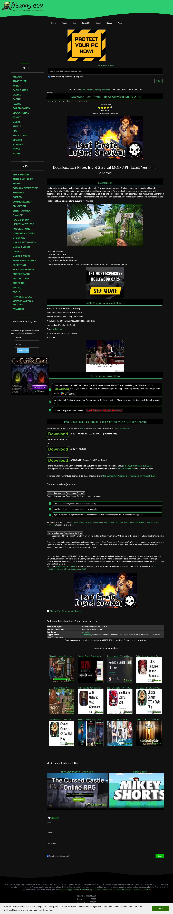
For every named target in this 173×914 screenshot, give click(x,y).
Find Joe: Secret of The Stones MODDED (90, 719)
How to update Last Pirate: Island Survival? (65, 533)
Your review (51, 843)
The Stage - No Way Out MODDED (148, 688)
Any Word (79, 76)
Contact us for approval (122, 889)
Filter (158, 81)
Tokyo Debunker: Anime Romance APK (148, 656)
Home (53, 23)
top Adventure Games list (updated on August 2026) (130, 475)
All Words (68, 76)
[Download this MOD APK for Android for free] (58, 433)
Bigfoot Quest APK (61, 688)
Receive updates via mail (59, 856)
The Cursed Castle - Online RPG (77, 771)
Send (160, 856)
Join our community (126, 468)
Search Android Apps (105, 66)
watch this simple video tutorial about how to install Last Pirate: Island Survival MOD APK (109, 522)
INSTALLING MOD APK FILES (137, 465)
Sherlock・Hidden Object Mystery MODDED (61, 656)
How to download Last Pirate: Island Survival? (66, 493)
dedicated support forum (69, 889)
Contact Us (86, 23)
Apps (120, 23)
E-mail (49, 833)
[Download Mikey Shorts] (140, 790)
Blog (74, 23)
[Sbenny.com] (22, 5)
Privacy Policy (85, 889)
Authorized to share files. (102, 889)
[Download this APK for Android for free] (58, 460)
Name (49, 822)
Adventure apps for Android (66, 566)
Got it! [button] (160, 909)
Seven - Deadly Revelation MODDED (90, 656)
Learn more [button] (48, 910)
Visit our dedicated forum (121, 428)
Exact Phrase (56, 76)
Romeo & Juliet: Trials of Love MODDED (119, 656)
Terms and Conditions (142, 889)
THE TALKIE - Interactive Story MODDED (148, 719)
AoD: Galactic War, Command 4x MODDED (90, 688)
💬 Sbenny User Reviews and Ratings (64, 611)
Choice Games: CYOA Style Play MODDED (61, 719)
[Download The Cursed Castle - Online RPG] (77, 790)
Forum (64, 23)
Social (98, 23)
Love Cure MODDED (120, 719)
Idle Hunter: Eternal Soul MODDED (119, 688)
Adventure (57, 329)
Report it (82, 428)
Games (109, 23)
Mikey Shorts (140, 771)
